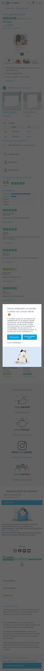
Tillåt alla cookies (14, 337)
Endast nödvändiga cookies (29, 337)
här (32, 331)
